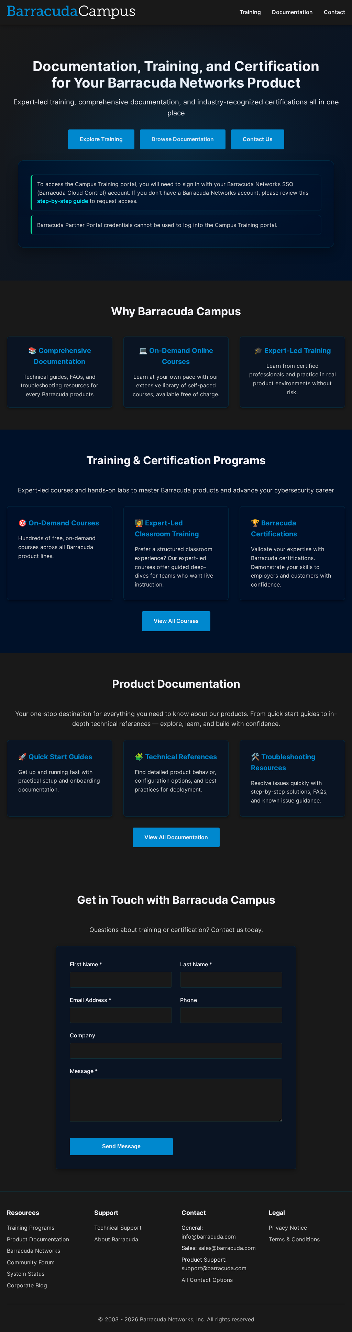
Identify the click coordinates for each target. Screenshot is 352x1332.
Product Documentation (38, 1239)
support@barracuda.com (214, 1268)
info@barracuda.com (209, 1236)
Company (82, 1035)
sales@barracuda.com (227, 1247)
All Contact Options (207, 1279)
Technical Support (118, 1227)
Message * (84, 1071)
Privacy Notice (288, 1227)
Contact (334, 12)
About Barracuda (116, 1239)
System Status (25, 1273)
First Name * (86, 964)
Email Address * (90, 1000)
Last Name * (196, 964)
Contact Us (258, 139)
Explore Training (101, 139)
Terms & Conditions (294, 1239)
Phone (188, 1000)
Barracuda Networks (33, 1250)
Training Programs (30, 1227)
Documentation (292, 12)
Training (250, 12)
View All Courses (176, 620)
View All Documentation (176, 837)
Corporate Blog (27, 1285)
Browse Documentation (183, 139)
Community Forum (31, 1262)
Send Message (121, 1146)
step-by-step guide (62, 200)
